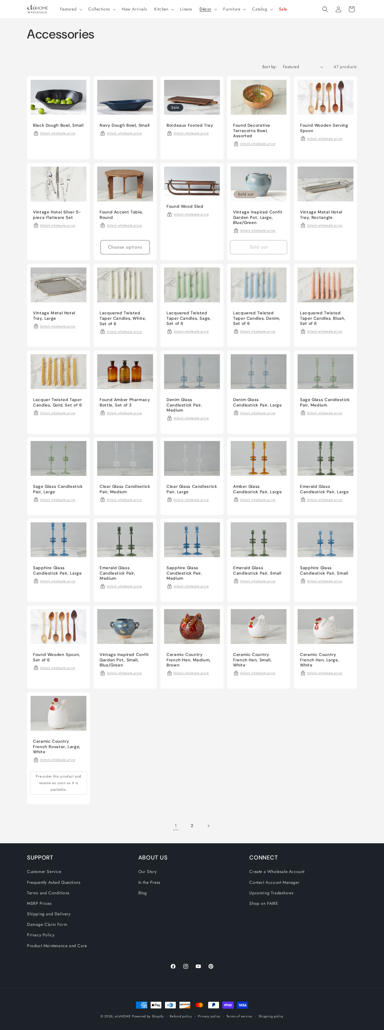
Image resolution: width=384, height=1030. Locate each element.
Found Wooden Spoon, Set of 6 (56, 657)
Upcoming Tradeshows (271, 893)
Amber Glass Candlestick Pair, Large (257, 489)
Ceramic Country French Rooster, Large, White (56, 746)
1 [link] (176, 825)
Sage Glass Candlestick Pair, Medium (325, 402)
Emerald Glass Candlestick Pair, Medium (117, 573)
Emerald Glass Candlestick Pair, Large (324, 489)
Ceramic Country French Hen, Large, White (319, 660)
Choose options (125, 247)
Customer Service (44, 871)
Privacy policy (209, 1016)
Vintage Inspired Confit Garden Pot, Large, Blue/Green (258, 217)
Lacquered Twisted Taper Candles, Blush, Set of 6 (322, 318)
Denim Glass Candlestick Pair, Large (257, 402)
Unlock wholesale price (57, 133)
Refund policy (181, 1016)
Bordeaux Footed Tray (189, 125)
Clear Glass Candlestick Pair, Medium (125, 489)
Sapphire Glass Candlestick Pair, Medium (184, 573)
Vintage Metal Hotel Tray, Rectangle (321, 215)
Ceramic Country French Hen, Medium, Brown (188, 660)
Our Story (147, 871)
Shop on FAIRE (263, 903)
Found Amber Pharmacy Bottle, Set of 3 (125, 402)
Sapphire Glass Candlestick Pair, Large (57, 570)
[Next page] (208, 825)
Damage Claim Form (47, 924)
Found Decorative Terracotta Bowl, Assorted (251, 130)
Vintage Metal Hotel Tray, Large (54, 315)
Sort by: (269, 67)
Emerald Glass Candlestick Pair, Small (257, 570)
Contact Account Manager (274, 882)
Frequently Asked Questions (54, 882)
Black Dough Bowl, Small (58, 125)
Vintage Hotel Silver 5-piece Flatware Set (57, 215)
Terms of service (239, 1016)
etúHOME (122, 1016)
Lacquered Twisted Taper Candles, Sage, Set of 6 (188, 318)
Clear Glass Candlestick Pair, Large (191, 489)
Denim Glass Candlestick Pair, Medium (184, 405)
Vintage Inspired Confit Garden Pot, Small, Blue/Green (124, 660)
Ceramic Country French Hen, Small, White (252, 660)
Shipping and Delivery (48, 914)
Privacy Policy (40, 935)
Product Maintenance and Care (57, 946)
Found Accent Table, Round (121, 215)
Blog (142, 893)
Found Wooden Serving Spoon (324, 128)
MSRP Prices (39, 903)
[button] (70, 9)
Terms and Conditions (48, 893)
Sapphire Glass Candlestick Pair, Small (324, 570)
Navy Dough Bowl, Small (125, 125)
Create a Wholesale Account (276, 871)
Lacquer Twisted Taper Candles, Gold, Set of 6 (57, 402)
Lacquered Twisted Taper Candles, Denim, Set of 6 (256, 318)
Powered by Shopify (148, 1016)
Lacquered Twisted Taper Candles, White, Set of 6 (123, 318)
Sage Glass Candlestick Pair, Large (58, 489)
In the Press (149, 882)
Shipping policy (271, 1016)
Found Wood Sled (184, 206)
